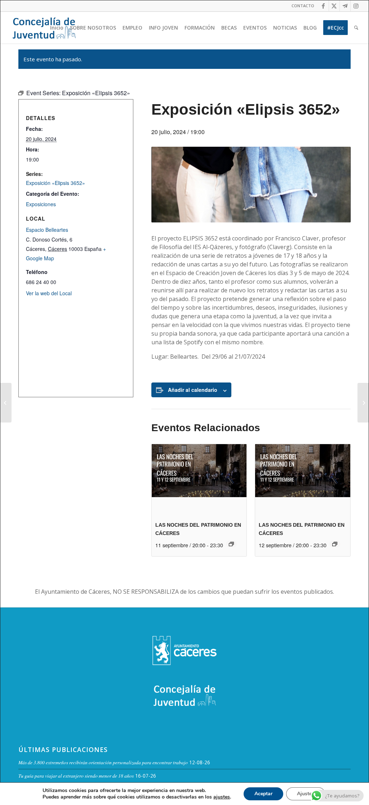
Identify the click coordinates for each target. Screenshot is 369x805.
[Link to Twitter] (334, 5)
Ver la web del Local (49, 293)
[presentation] (199, 480)
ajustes (221, 797)
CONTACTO (303, 5)
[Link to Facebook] (323, 5)
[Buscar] (356, 28)
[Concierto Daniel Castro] (363, 403)
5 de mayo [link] (312, 273)
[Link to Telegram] (345, 5)
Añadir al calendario (192, 389)
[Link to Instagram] (356, 5)
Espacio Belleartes (47, 229)
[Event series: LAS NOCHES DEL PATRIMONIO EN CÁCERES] (231, 544)
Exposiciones (41, 204)
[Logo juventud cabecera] (44, 28)
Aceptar (263, 793)
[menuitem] (301, 6)
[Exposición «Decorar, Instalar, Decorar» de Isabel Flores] (6, 403)
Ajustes (305, 793)
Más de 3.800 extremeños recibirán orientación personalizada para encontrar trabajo (103, 762)
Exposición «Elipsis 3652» (55, 182)
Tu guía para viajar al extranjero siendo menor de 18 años (76, 775)
